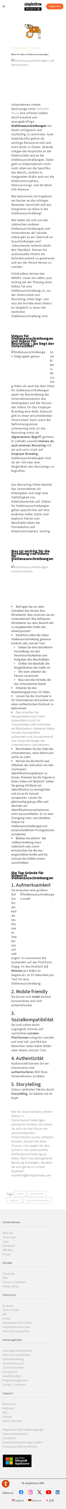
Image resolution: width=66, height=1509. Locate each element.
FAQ (5, 1412)
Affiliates (8, 1250)
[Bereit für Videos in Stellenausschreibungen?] (33, 31)
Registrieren (54, 6)
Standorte (9, 1245)
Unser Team (10, 1237)
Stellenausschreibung (37, 1200)
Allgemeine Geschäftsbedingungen (23, 1429)
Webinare (8, 1408)
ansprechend (36, 1194)
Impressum (9, 1438)
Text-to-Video (11, 1310)
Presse (7, 1254)
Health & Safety (12, 1376)
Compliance (10, 1372)
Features (8, 1305)
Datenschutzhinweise (15, 1434)
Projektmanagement (15, 1380)
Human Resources (13, 1363)
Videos (20, 1194)
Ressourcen (10, 1404)
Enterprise (9, 1273)
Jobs (5, 1241)
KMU (5, 1278)
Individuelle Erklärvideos (17, 1322)
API (4, 1314)
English (19, 1500)
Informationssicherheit (16, 1331)
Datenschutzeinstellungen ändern (23, 1442)
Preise (6, 1318)
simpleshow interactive (16, 1327)
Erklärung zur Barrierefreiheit (20, 1446)
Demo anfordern (12, 1421)
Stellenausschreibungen (29, 126)
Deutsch (36, 1500)
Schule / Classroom (14, 1282)
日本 (51, 1500)
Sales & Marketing (13, 1359)
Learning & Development (17, 1350)
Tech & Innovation (13, 1367)
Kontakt (7, 1416)
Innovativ (14, 1200)
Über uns (8, 1233)
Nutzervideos (10, 1286)
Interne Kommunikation (16, 1355)
